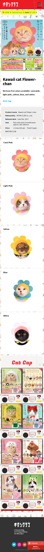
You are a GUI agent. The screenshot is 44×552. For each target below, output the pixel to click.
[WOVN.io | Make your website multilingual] (36, 546)
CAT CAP (32, 12)
